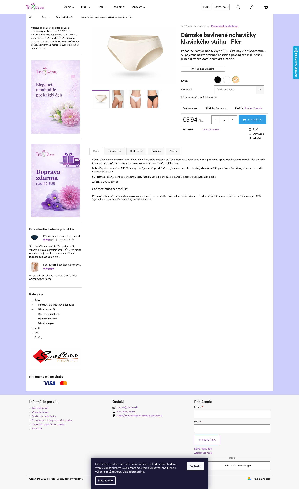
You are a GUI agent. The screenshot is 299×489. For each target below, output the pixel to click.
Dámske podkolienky (49, 314)
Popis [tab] (96, 151)
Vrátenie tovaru (40, 412)
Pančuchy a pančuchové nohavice (56, 304)
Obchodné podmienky (44, 416)
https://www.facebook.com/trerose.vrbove (139, 415)
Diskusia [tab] (156, 151)
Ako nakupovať (40, 408)
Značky (38, 337)
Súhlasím (195, 466)
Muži (37, 328)
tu (142, 472)
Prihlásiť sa (207, 440)
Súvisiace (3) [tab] (114, 151)
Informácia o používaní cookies (48, 424)
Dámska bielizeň (47, 318)
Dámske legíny (46, 323)
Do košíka (255, 119)
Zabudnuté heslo (203, 452)
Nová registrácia (203, 448)
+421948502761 (126, 411)
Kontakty (37, 428)
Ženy (37, 300)
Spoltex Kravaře (253, 108)
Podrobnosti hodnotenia (224, 26)
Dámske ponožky (47, 309)
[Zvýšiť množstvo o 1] (232, 120)
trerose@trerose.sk (127, 407)
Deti (37, 332)
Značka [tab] (173, 151)
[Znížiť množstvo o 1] (216, 120)
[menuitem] (69, 7)
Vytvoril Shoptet (261, 478)
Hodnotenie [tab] (136, 151)
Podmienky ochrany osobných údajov (52, 420)
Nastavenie (105, 481)
